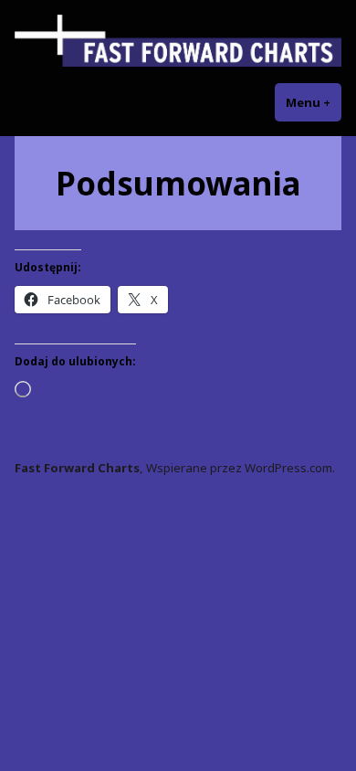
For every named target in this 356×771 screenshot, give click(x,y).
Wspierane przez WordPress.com (239, 467)
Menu (313, 102)
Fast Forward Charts (77, 467)
